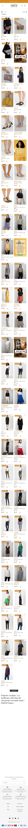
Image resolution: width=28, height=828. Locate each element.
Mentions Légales (20, 806)
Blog (8, 809)
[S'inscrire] (23, 782)
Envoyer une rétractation (20, 810)
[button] (2, 5)
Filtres (24, 11)
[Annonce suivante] (25, 1)
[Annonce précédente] (2, 1)
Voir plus (14, 690)
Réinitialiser (4, 14)
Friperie (8, 803)
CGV (8, 806)
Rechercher (19, 803)
